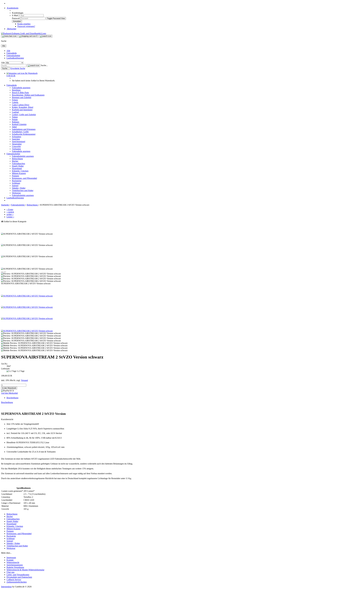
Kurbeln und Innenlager (22, 110)
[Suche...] (33, 65)
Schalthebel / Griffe (20, 132)
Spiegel (15, 185)
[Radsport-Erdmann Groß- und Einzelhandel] (23, 33)
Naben (15, 117)
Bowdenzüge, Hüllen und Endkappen (28, 95)
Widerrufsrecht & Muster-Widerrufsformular (25, 570)
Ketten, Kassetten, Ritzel (22, 107)
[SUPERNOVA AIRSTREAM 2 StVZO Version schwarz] (27, 296)
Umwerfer (16, 146)
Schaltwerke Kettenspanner (23, 134)
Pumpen (15, 176)
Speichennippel (18, 141)
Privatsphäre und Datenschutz (19, 577)
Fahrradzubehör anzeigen (23, 156)
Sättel (14, 127)
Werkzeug (16, 193)
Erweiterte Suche (17, 68)
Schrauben (16, 136)
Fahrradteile (12, 53)
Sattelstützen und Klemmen (23, 129)
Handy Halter (18, 166)
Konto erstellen (23, 24)
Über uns (10, 572)
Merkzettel (11, 29)
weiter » (10, 214)
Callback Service (14, 579)
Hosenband (17, 168)
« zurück (10, 212)
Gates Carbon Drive (20, 105)
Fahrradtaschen (18, 163)
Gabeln (15, 102)
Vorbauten (16, 149)
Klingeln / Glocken (20, 171)
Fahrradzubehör (13, 55)
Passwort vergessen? (26, 26)
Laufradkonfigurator (15, 58)
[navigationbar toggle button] (9, 36)
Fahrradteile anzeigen (21, 87)
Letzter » (10, 217)
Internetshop (6, 586)
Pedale (15, 119)
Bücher (15, 161)
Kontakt (10, 560)
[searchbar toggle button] (45, 36)
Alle (8, 51)
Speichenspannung (15, 565)
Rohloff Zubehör (19, 124)
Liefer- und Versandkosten (18, 574)
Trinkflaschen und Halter (22, 190)
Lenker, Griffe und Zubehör (24, 114)
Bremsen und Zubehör (21, 97)
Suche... (44, 65)
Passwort (16, 18)
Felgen (15, 100)
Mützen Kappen (19, 173)
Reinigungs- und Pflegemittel (24, 178)
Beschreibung (12, 398)
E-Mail (15, 15)
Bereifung (16, 90)
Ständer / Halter (18, 188)
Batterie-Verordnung (15, 567)
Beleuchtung (17, 158)
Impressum (11, 557)
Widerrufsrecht (13, 562)
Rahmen (15, 122)
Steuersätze (17, 144)
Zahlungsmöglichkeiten (17, 582)
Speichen (16, 139)
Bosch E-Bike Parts (20, 92)
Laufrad (15, 112)
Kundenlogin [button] (12, 8)
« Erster (10, 209)
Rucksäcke (16, 181)
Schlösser (16, 183)
